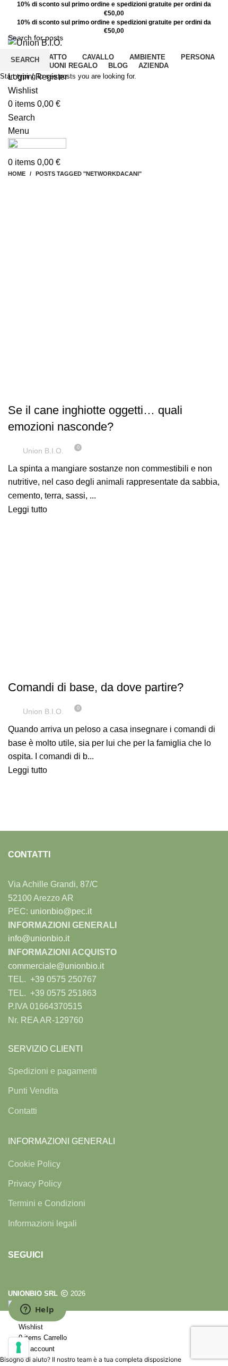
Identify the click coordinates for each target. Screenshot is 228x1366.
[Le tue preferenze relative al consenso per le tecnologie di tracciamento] (18, 1347)
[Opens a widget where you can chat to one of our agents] (37, 1310)
